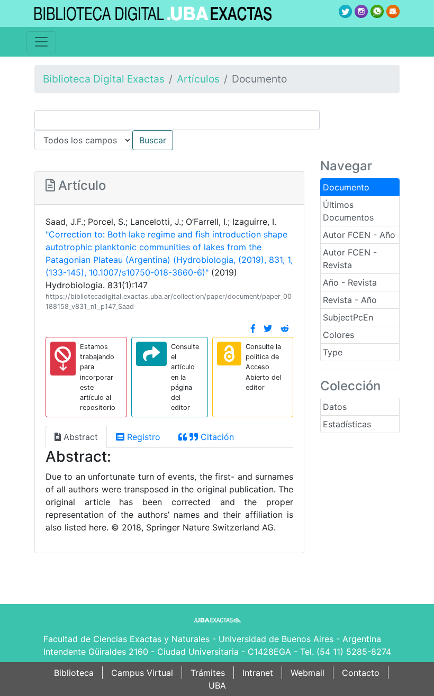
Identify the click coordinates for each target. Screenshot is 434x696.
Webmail (307, 672)
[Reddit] (284, 328)
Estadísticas (347, 424)
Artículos (198, 78)
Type (332, 352)
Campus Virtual (142, 672)
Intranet (257, 672)
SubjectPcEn (348, 317)
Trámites (208, 672)
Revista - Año (350, 300)
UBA (217, 685)
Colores (338, 334)
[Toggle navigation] (41, 41)
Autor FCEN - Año (359, 235)
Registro (142, 437)
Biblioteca (74, 672)
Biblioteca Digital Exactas (104, 78)
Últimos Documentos (348, 211)
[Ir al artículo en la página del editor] (151, 354)
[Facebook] (253, 328)
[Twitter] (267, 328)
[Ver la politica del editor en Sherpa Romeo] (229, 353)
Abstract (79, 437)
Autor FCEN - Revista (350, 258)
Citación (216, 437)
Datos (335, 406)
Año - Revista (350, 282)
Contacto (360, 672)
